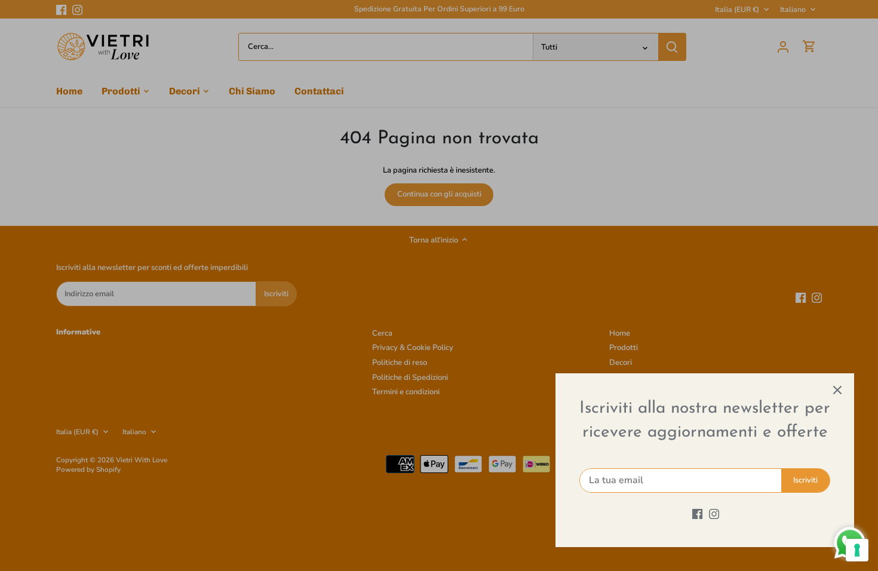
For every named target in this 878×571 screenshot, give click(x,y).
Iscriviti (805, 480)
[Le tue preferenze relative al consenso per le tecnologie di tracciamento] (857, 550)
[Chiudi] (837, 390)
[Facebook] (697, 513)
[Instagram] (714, 513)
